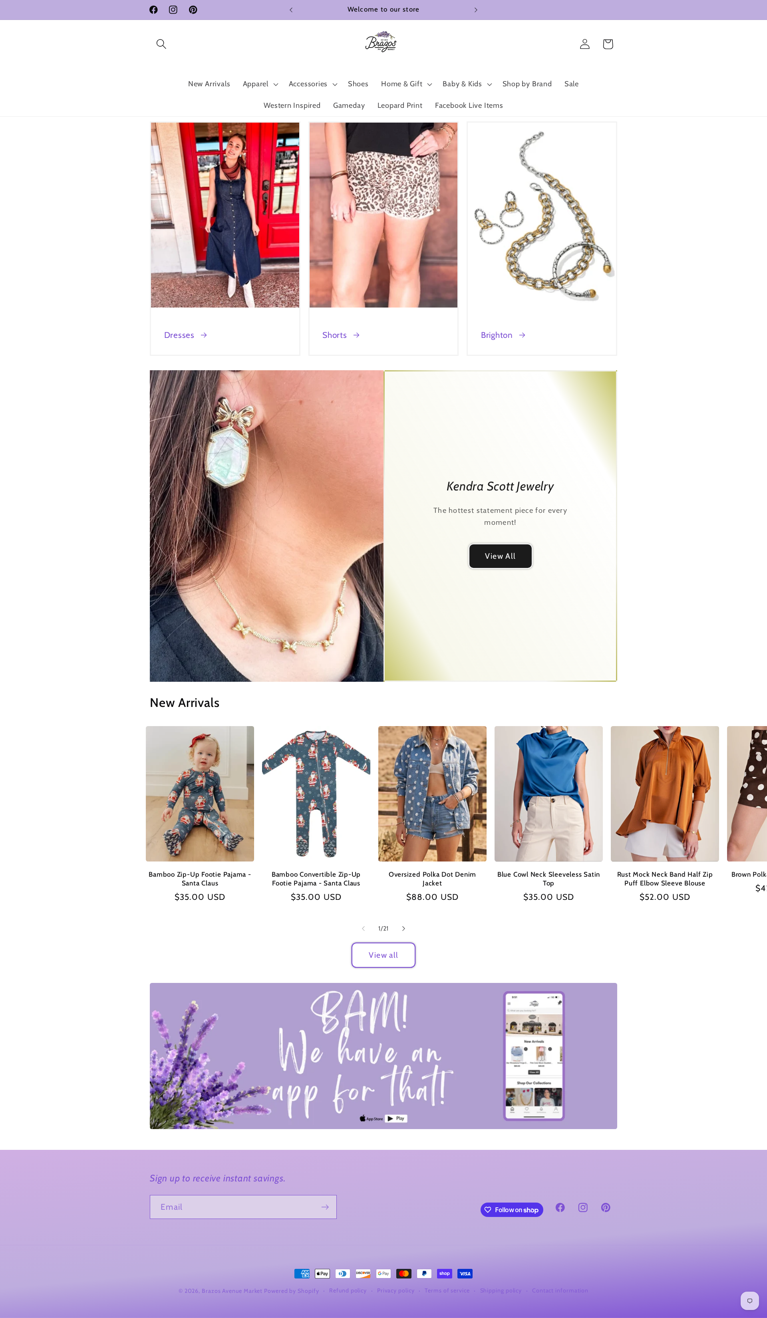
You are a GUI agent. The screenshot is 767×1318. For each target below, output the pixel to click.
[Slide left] (363, 928)
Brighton (497, 335)
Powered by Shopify (291, 1290)
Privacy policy (396, 1290)
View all (383, 955)
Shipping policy (501, 1290)
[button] (161, 44)
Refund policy (348, 1290)
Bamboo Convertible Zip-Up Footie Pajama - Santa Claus (316, 878)
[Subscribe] (325, 1207)
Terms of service (447, 1290)
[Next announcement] (476, 10)
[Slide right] (404, 928)
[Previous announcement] (291, 10)
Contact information (560, 1290)
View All (500, 556)
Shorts (334, 335)
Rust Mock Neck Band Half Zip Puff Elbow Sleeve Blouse (665, 878)
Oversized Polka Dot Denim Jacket (433, 878)
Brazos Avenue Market (233, 1290)
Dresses (179, 335)
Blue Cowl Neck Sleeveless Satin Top (548, 878)
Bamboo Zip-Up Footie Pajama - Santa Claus (200, 878)
